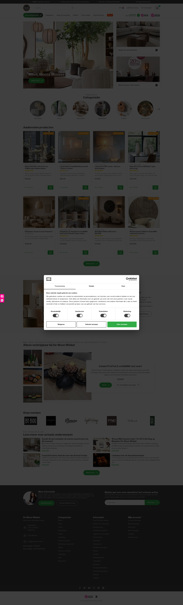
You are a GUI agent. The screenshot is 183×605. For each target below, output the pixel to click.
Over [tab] (123, 286)
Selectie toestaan (91, 324)
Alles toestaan (122, 324)
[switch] (80, 315)
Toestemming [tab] (60, 286)
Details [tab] (91, 286)
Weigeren (61, 324)
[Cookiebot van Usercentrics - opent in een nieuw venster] (127, 279)
